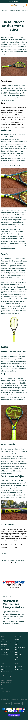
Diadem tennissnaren (6, 672)
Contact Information (6, 642)
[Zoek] (23, 6)
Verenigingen (18, 654)
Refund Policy (4, 647)
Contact (17, 659)
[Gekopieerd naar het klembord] (16, 562)
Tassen (16, 644)
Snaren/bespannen (5, 667)
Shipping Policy (5, 649)
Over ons (17, 657)
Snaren (16, 642)
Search (2, 639)
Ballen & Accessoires (20, 647)
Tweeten (12, 560)
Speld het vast (21, 560)
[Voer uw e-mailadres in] (11, 691)
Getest (11, 10)
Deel (5, 560)
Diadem (3, 669)
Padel (16, 649)
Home (2, 10)
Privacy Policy (4, 644)
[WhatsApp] (12, 562)
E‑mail (2, 688)
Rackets (6, 553)
